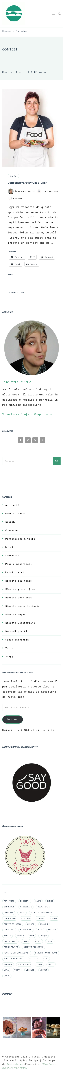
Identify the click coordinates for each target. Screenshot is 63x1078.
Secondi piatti (16, 631)
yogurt (43, 970)
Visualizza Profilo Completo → (27, 414)
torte (51, 964)
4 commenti (18, 198)
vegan (17, 970)
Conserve (11, 530)
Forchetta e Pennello (16, 382)
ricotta (34, 958)
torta (39, 964)
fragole (41, 918)
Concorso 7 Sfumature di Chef (27, 182)
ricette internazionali (17, 953)
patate (26, 941)
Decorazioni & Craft (20, 538)
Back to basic (15, 513)
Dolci (9, 547)
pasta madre (10, 941)
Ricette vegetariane (20, 622)
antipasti (9, 901)
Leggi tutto (13, 292)
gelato (30, 924)
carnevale (9, 907)
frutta (53, 918)
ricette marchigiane (46, 953)
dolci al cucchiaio (41, 912)
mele (40, 930)
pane (32, 935)
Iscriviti (13, 719)
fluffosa (26, 918)
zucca (7, 976)
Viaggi (10, 656)
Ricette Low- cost (18, 597)
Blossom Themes (15, 1064)
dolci (22, 912)
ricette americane (33, 947)
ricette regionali (14, 958)
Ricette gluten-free (20, 589)
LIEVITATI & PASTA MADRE (14, 1068)
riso (45, 958)
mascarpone (26, 930)
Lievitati (12, 555)
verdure (30, 970)
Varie (13, 176)
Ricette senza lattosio (22, 606)
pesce (38, 941)
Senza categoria (17, 639)
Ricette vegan (15, 614)
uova (6, 970)
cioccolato (26, 907)
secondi (8, 964)
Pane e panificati (18, 564)
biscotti (25, 901)
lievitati (9, 930)
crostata (8, 912)
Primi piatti (14, 572)
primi (50, 941)
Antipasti (12, 505)
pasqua (43, 935)
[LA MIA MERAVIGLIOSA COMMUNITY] (31, 756)
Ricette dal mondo (18, 580)
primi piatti (11, 947)
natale (20, 935)
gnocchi (44, 924)
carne (50, 901)
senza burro (24, 964)
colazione (43, 907)
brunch (10, 521)
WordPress (48, 1064)
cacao (38, 901)
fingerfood (10, 918)
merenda (52, 930)
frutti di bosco (12, 924)
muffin (7, 935)
